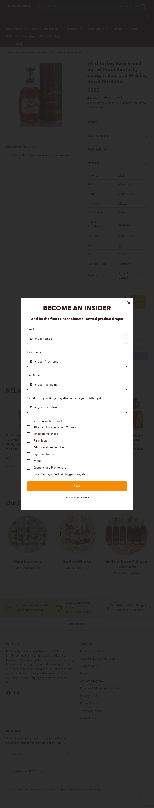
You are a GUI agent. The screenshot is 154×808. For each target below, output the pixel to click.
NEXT (77, 485)
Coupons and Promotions (49, 467)
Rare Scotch (41, 440)
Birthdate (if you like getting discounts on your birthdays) (64, 398)
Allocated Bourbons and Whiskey (54, 427)
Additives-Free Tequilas (49, 447)
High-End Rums (43, 454)
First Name (34, 352)
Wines (37, 461)
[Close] (128, 302)
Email (30, 329)
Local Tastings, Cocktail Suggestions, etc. (59, 474)
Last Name (34, 375)
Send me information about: (45, 421)
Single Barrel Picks (45, 434)
